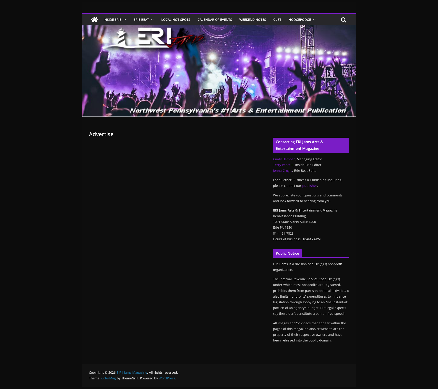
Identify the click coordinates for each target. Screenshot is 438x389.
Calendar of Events (215, 19)
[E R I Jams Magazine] (94, 19)
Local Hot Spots (175, 19)
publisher (309, 185)
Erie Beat (141, 19)
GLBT (277, 19)
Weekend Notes (252, 19)
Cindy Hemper (284, 159)
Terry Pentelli (283, 165)
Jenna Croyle (282, 170)
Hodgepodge (300, 19)
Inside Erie (112, 19)
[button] (123, 19)
